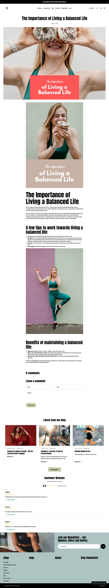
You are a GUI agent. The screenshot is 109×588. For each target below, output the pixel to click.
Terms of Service (7, 578)
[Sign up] (103, 546)
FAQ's (4, 575)
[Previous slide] (2, 2)
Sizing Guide (6, 562)
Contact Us (5, 567)
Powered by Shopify (16, 585)
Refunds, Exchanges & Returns (9, 565)
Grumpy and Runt (35, 361)
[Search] (97, 8)
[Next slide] (107, 2)
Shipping (5, 570)
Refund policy (6, 581)
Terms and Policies (102, 585)
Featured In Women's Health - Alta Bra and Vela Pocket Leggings (20, 452)
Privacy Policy (6, 573)
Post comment (31, 405)
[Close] (104, 583)
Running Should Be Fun (82, 451)
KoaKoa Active (9, 585)
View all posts (54, 469)
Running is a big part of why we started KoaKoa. (52, 452)
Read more (10, 456)
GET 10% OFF (97, 583)
